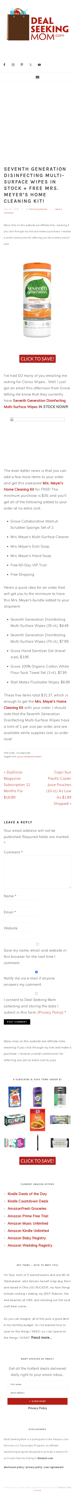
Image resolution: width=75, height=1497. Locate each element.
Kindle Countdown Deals (28, 1201)
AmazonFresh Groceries (27, 1208)
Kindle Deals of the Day (27, 1194)
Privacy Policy (37, 1408)
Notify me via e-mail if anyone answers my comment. (29, 981)
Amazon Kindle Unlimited (28, 1230)
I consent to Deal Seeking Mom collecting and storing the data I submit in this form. (35, 1005)
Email (10, 912)
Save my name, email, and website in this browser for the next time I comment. (35, 956)
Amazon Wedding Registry (30, 1245)
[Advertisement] (37, 121)
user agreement (53, 1467)
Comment (13, 852)
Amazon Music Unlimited (28, 1223)
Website (11, 928)
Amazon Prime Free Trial (28, 1216)
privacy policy (34, 1467)
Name (10, 896)
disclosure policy (14, 1467)
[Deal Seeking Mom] (37, 42)
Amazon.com (45, 1458)
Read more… (41, 1337)
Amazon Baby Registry (27, 1238)
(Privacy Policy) (50, 1012)
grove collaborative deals (30, 756)
